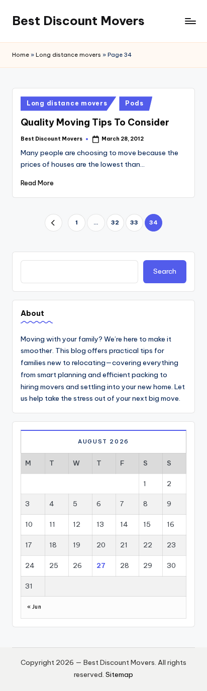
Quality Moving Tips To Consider (95, 122)
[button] (53, 223)
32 (115, 222)
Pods (134, 103)
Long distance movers (68, 54)
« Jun (34, 607)
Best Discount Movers (78, 20)
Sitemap (119, 674)
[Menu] (190, 21)
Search (164, 271)
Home (20, 54)
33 (134, 222)
